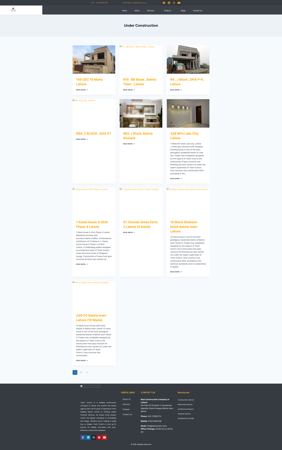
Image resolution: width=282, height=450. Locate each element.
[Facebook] (164, 3)
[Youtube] (179, 3)
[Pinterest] (99, 437)
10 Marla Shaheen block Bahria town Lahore (183, 226)
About (137, 11)
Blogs (183, 11)
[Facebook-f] (82, 437)
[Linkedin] (169, 3)
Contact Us (197, 11)
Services (150, 11)
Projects (167, 11)
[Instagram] (174, 3)
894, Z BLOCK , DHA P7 (93, 133)
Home (124, 11)
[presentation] (94, 59)
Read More (82, 90)
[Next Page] (87, 372)
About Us (127, 399)
